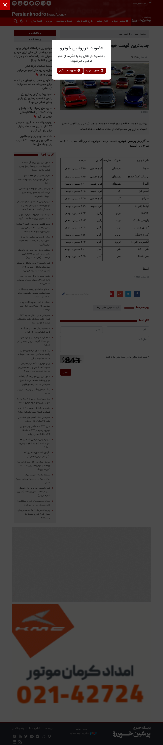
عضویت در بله (92, 71)
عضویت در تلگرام (68, 71)
